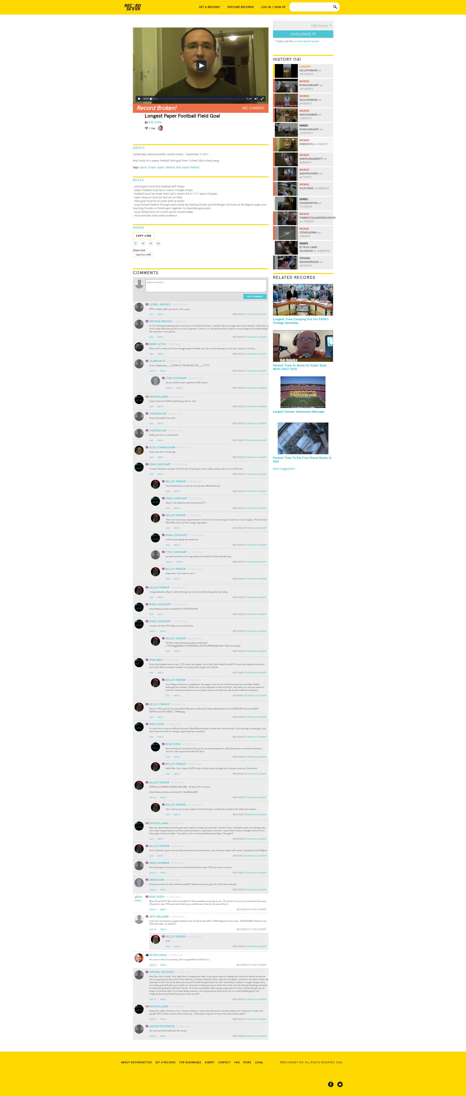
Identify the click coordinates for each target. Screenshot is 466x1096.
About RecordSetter (136, 1062)
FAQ (237, 1062)
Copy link (143, 235)
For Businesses (190, 1062)
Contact (224, 1062)
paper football (190, 167)
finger (152, 167)
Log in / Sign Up (273, 7)
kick (178, 167)
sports (143, 167)
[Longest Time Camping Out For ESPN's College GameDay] (303, 299)
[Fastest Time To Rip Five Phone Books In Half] (303, 438)
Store (247, 1062)
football (170, 167)
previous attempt (257, 314)
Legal (259, 1062)
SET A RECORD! (209, 7)
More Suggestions (284, 468)
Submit (210, 1062)
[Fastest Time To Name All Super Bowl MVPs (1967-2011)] (303, 346)
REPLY (160, 314)
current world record (306, 41)
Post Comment (255, 296)
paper (160, 167)
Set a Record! (165, 1062)
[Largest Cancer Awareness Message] (303, 392)
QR (158, 243)
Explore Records (241, 7)
